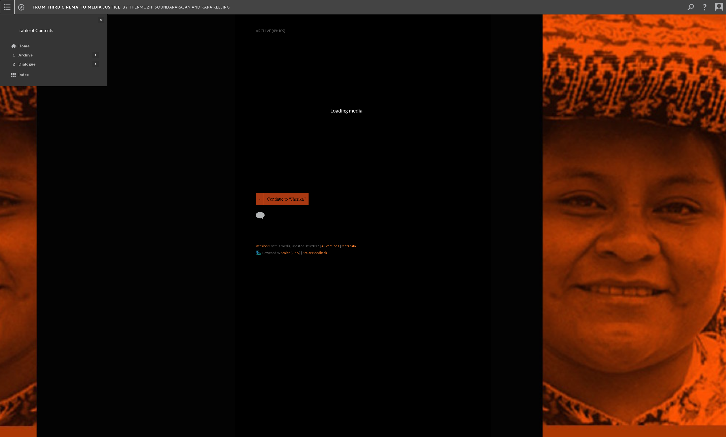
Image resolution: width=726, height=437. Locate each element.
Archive (25, 55)
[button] (705, 7)
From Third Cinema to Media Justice (77, 7)
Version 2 (263, 246)
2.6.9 (295, 253)
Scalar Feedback (315, 253)
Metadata (348, 246)
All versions (330, 246)
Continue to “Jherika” (286, 199)
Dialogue (26, 64)
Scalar (285, 253)
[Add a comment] (263, 215)
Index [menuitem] (23, 74)
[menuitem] (7, 7)
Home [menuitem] (23, 46)
